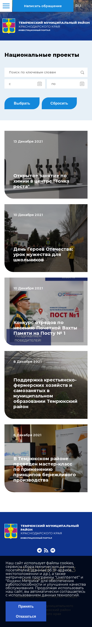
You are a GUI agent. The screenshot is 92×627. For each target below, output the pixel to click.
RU (78, 6)
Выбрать (22, 103)
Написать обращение (43, 6)
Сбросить (59, 103)
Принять (26, 606)
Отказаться (26, 616)
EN (87, 6)
